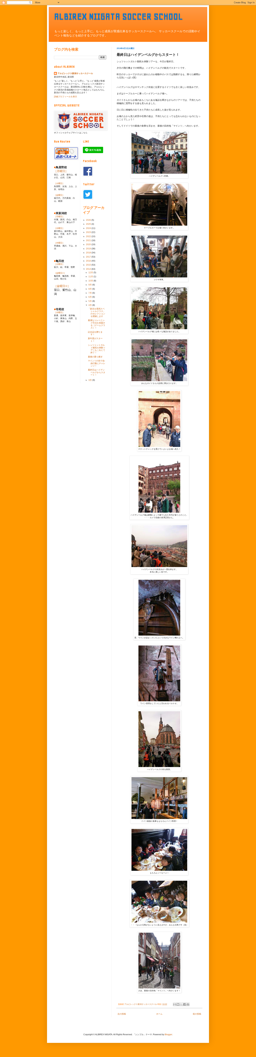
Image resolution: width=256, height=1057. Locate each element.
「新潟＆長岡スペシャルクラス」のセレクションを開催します (96, 313)
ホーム (159, 1014)
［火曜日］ (59, 183)
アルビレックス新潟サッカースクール (75, 73)
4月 (90, 305)
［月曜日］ (61, 171)
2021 (88, 240)
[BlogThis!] (178, 1004)
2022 (88, 236)
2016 (88, 261)
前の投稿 (197, 1014)
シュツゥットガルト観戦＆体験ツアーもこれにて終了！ (96, 349)
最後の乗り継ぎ (95, 357)
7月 (90, 293)
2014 (88, 269)
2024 (88, 228)
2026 (88, 220)
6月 (90, 297)
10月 (91, 281)
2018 (88, 252)
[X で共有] (181, 1004)
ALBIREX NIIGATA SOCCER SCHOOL (118, 16)
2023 (88, 232)
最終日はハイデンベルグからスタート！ (96, 372)
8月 (90, 289)
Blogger (168, 1034)
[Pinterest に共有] (188, 1004)
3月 (90, 380)
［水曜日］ (59, 228)
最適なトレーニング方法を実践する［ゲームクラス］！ (96, 324)
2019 (88, 248)
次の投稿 (122, 1014)
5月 (90, 301)
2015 (88, 265)
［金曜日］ (59, 195)
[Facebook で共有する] (184, 1004)
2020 (88, 244)
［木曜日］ (59, 243)
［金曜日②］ (62, 286)
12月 (91, 272)
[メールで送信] (174, 1004)
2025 (88, 224)
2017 (88, 257)
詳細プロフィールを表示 (65, 96)
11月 (91, 276)
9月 (90, 285)
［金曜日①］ (60, 273)
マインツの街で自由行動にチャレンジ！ (96, 363)
